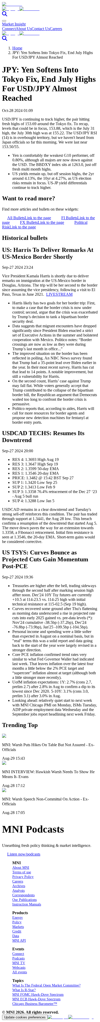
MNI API (19, 940)
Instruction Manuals (26, 904)
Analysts (18, 890)
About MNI (20, 868)
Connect (9, 29)
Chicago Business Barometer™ (34, 1004)
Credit (16, 931)
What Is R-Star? (24, 990)
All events (19, 972)
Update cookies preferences (25, 1017)
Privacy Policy (23, 877)
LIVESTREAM (59, 294)
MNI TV (18, 963)
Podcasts (18, 958)
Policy (17, 922)
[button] (50, 9)
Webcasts (18, 967)
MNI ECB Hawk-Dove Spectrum (36, 999)
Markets (18, 927)
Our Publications (24, 900)
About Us (24, 29)
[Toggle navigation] (4, 21)
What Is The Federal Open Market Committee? (46, 985)
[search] (4, 15)
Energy (17, 918)
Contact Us (41, 29)
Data (15, 936)
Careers (56, 29)
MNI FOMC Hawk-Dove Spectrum (38, 995)
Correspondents (23, 895)
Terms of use (21, 872)
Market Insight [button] (14, 24)
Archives (18, 886)
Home (17, 48)
